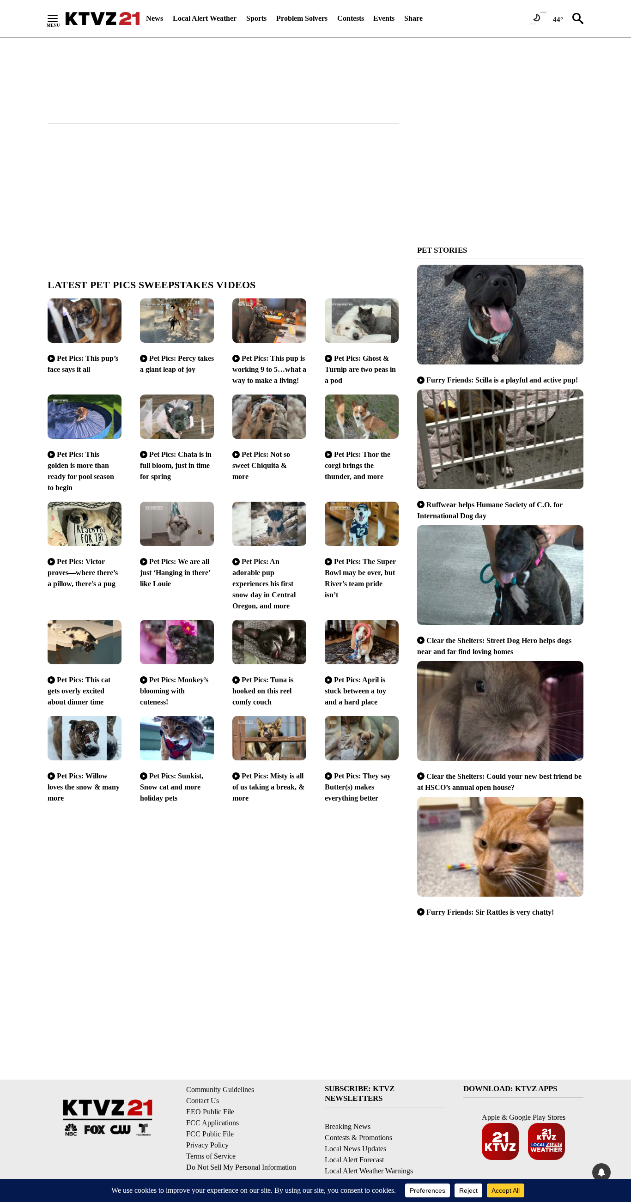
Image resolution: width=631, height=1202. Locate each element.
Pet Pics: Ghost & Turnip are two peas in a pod (360, 369)
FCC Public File (210, 1134)
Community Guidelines (220, 1089)
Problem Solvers (302, 18)
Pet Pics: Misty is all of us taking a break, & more (268, 787)
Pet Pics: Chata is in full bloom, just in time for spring (176, 465)
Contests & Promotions (358, 1137)
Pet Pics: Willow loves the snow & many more (84, 787)
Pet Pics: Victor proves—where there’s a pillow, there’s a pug (83, 573)
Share (413, 18)
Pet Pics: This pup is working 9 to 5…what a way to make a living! (269, 369)
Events (383, 18)
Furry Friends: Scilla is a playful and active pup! (502, 380)
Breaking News (347, 1126)
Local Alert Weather (205, 18)
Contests (350, 18)
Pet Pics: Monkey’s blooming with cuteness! (174, 691)
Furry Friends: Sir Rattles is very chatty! (490, 912)
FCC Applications (212, 1123)
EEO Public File (210, 1112)
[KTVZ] (102, 18)
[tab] (223, 285)
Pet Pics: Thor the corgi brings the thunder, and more (357, 465)
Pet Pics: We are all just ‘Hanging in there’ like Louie (175, 573)
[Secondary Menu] (60, 18)
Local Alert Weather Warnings (369, 1171)
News (154, 18)
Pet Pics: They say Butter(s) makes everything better (358, 787)
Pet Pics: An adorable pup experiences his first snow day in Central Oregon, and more (264, 584)
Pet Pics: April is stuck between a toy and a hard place (355, 691)
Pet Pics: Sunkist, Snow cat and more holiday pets (171, 787)
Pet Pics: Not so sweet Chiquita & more (261, 465)
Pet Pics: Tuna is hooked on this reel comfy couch (262, 691)
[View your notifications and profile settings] (601, 1172)
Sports (256, 18)
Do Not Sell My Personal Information (241, 1167)
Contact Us (202, 1101)
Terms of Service (211, 1156)
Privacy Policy (207, 1145)
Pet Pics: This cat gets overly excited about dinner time (79, 691)
